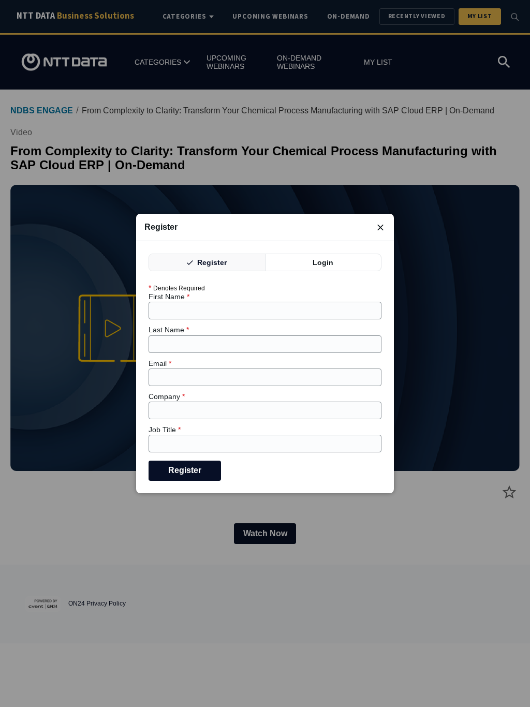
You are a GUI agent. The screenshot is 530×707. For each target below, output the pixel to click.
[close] (380, 227)
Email (160, 363)
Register (211, 262)
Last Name (169, 330)
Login (323, 262)
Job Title (165, 429)
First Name (169, 296)
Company (167, 396)
